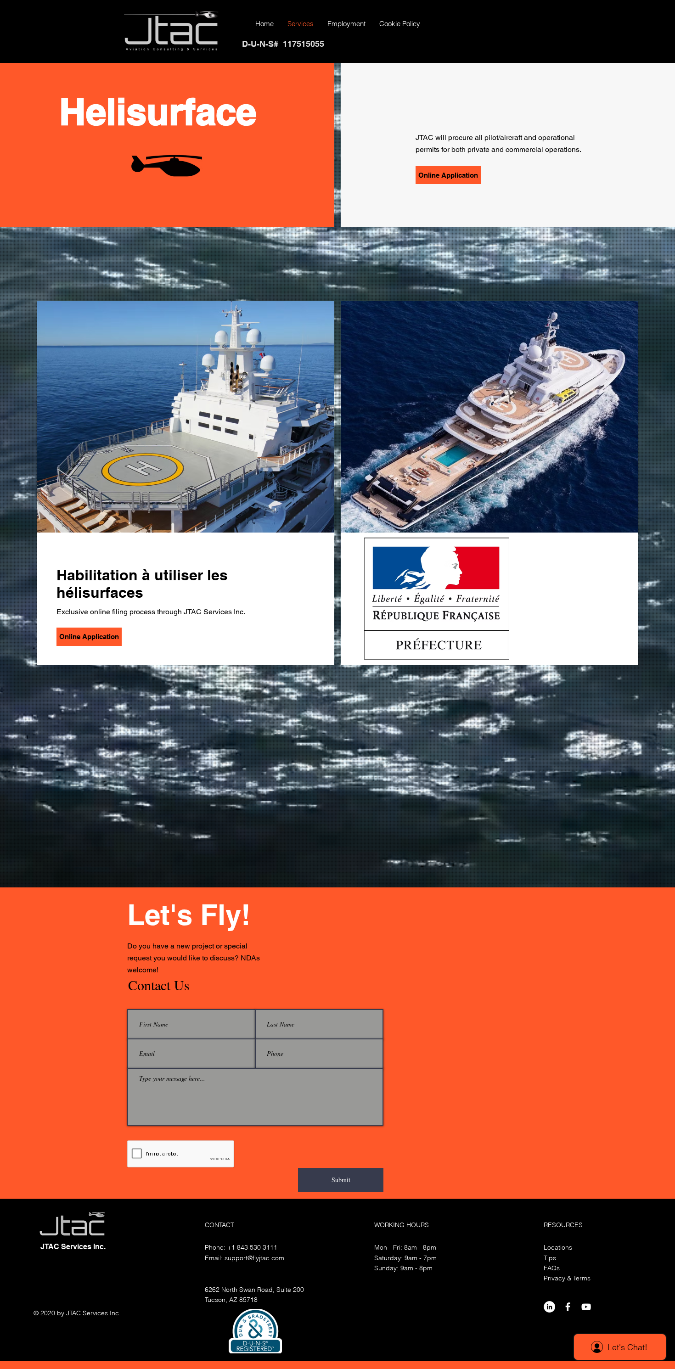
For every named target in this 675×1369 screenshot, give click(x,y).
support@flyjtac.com (254, 1258)
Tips (550, 1258)
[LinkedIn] (549, 1307)
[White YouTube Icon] (586, 1307)
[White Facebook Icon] (568, 1307)
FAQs (552, 1268)
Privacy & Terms (567, 1278)
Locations (558, 1247)
